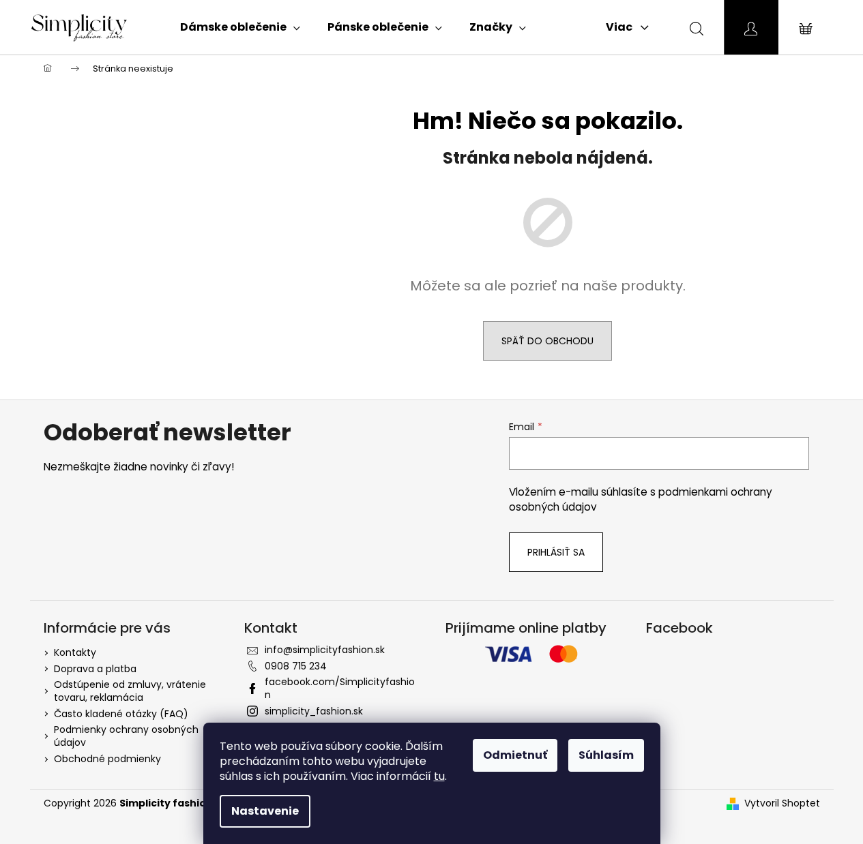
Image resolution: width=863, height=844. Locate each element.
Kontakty (75, 652)
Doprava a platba (95, 669)
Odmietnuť (515, 755)
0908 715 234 (296, 666)
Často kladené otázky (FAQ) (121, 714)
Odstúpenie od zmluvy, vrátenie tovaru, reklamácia (130, 691)
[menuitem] (240, 27)
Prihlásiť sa (556, 552)
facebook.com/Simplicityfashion (340, 688)
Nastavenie (265, 811)
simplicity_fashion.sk (314, 711)
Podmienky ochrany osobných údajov (126, 736)
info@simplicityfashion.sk (325, 650)
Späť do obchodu (547, 341)
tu (439, 776)
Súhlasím (606, 755)
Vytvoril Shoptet (782, 803)
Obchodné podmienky (107, 759)
